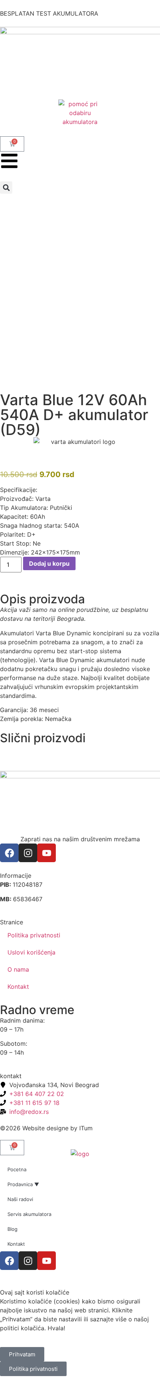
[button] (6, 187)
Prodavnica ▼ (23, 1184)
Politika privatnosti (33, 935)
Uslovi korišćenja (31, 952)
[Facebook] (9, 853)
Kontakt (18, 986)
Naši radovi (20, 1199)
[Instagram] (28, 853)
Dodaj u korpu (49, 563)
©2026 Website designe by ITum (46, 1128)
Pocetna (16, 1169)
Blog (12, 1229)
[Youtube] (46, 853)
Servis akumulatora (29, 1214)
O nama (18, 969)
